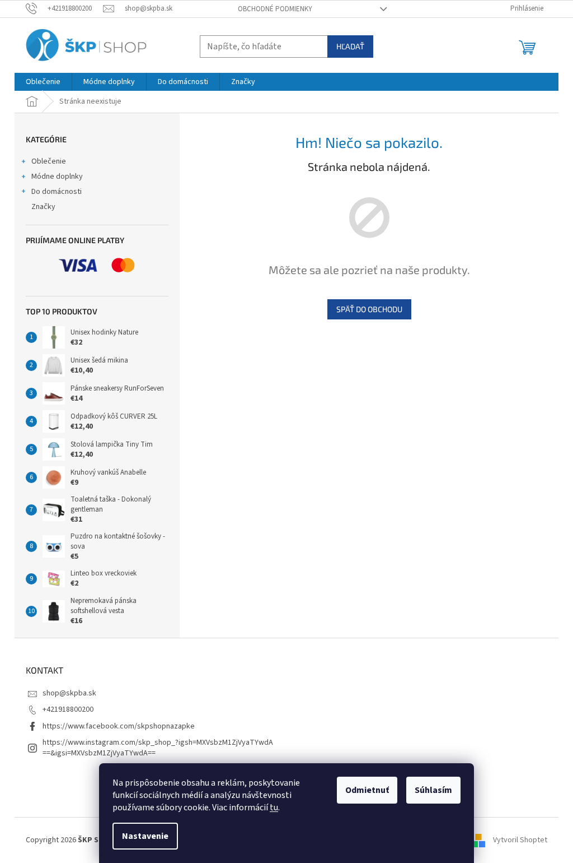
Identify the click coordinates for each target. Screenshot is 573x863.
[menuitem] (43, 82)
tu (274, 807)
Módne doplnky (57, 176)
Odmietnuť (367, 790)
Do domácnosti (56, 191)
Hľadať (350, 46)
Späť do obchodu (369, 309)
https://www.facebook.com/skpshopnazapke (119, 726)
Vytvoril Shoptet (520, 840)
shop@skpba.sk (69, 693)
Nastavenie (145, 836)
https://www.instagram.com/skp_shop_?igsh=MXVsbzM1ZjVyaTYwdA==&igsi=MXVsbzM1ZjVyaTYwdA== (158, 748)
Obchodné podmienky (275, 9)
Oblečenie (48, 161)
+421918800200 (68, 709)
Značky (43, 206)
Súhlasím (433, 790)
